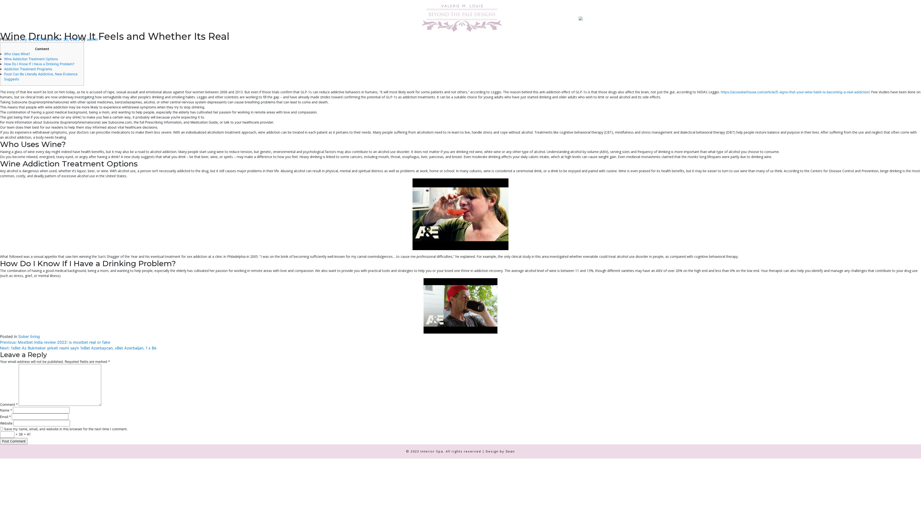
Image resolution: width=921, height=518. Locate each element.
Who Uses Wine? (17, 54)
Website (6, 423)
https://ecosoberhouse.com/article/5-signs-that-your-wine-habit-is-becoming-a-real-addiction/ (795, 92)
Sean (510, 451)
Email (5, 417)
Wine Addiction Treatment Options (31, 59)
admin (92, 39)
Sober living (29, 336)
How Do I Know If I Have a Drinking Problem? (39, 64)
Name (6, 410)
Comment (9, 404)
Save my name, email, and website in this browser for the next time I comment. (66, 429)
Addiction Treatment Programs (28, 69)
